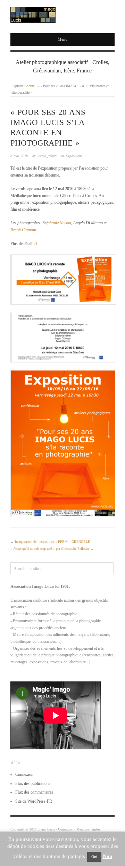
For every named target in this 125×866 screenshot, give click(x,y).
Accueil (31, 86)
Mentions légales (88, 829)
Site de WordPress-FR (33, 801)
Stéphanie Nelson (57, 222)
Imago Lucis (46, 829)
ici (35, 243)
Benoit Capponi (23, 229)
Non (107, 856)
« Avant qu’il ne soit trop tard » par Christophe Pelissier (49, 549)
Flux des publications (32, 783)
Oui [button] (94, 857)
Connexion (24, 774)
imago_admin (47, 155)
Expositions (74, 155)
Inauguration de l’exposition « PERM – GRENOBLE (52, 542)
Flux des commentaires (34, 792)
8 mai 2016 (19, 155)
